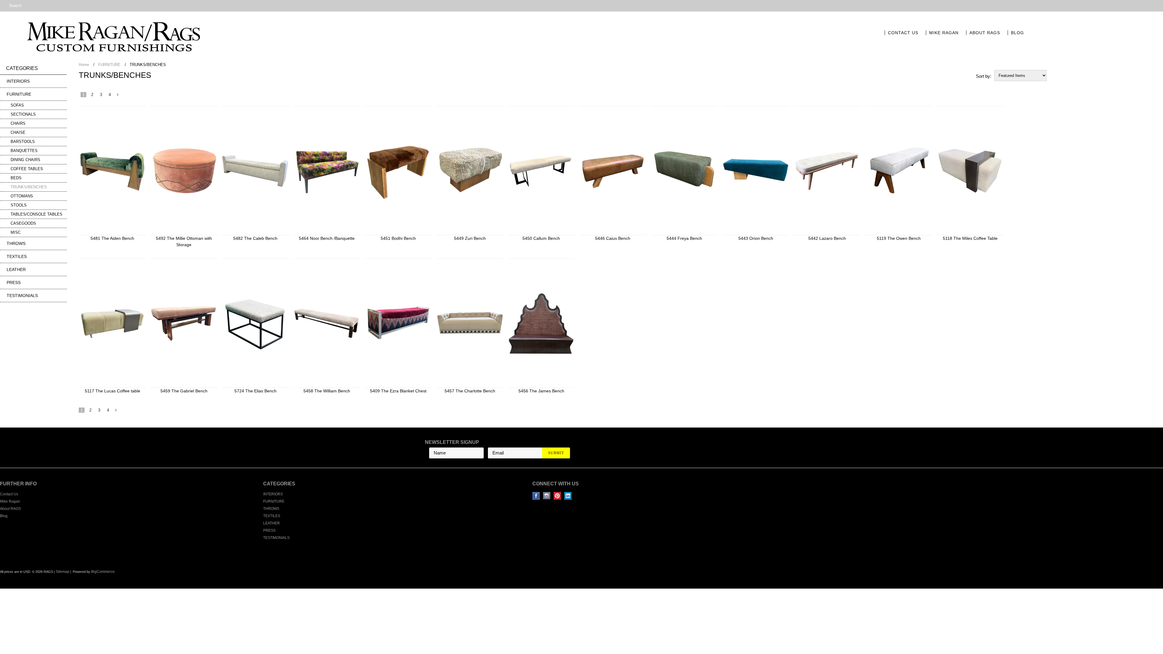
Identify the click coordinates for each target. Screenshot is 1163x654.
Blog (1017, 32)
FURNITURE (19, 94)
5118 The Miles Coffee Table (970, 238)
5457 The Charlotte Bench (470, 390)
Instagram (547, 496)
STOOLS (19, 205)
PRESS (14, 282)
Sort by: (983, 76)
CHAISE (18, 132)
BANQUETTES (24, 150)
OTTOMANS (22, 196)
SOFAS (17, 105)
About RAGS (984, 32)
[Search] (2, 5)
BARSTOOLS (23, 141)
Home (84, 64)
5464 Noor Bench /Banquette (327, 238)
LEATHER (16, 269)
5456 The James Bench (541, 390)
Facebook (536, 496)
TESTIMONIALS (22, 295)
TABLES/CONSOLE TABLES (36, 214)
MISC (16, 232)
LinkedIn (568, 496)
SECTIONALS (23, 114)
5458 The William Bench (326, 390)
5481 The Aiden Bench (112, 238)
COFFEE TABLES (27, 169)
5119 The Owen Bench (899, 238)
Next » (117, 96)
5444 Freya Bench (684, 238)
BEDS (16, 178)
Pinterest (557, 496)
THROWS (16, 243)
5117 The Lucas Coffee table (112, 390)
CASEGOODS (23, 223)
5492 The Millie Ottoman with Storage (184, 241)
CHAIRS (18, 123)
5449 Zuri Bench (470, 238)
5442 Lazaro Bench (827, 238)
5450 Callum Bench (541, 238)
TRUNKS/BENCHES (29, 187)
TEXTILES (17, 256)
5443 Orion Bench (755, 238)
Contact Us (903, 32)
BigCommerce (103, 572)
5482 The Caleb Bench (255, 238)
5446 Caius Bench (612, 238)
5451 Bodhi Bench (398, 238)
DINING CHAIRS (25, 159)
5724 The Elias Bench (255, 390)
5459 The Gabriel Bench (184, 390)
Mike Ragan (944, 32)
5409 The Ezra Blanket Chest (398, 390)
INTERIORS (18, 81)
